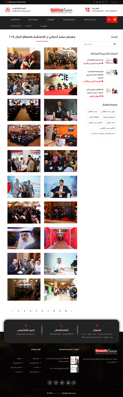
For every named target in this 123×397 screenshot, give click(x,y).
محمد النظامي (92, 111)
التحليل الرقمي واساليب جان (59, 368)
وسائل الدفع (33, 19)
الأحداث (36, 367)
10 (66, 311)
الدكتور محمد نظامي (95, 122)
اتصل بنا (44, 26)
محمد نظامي (110, 122)
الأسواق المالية (95, 96)
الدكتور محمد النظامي (107, 128)
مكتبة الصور (15, 19)
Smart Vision (57, 393)
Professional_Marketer (103, 134)
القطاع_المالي (94, 117)
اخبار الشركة (17, 363)
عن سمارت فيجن (90, 19)
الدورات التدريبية (16, 367)
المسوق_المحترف (109, 117)
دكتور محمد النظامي (108, 111)
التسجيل (114, 2)
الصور (19, 359)
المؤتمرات (50, 19)
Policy (29, 26)
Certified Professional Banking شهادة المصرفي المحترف (94, 75)
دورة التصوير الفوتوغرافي (95, 60)
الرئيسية (36, 359)
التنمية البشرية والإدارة (92, 63)
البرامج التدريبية (69, 19)
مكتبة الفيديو (34, 363)
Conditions (15, 26)
